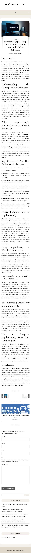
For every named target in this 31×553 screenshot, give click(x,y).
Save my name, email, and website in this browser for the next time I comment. (15, 460)
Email (3, 443)
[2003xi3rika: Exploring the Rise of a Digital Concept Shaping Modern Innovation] (5, 396)
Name (4, 436)
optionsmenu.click (15, 4)
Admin (20, 53)
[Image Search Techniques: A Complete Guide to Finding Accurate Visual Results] (26, 396)
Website (4, 450)
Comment (5, 464)
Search (27, 495)
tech (15, 39)
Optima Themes (20, 550)
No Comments (15, 391)
